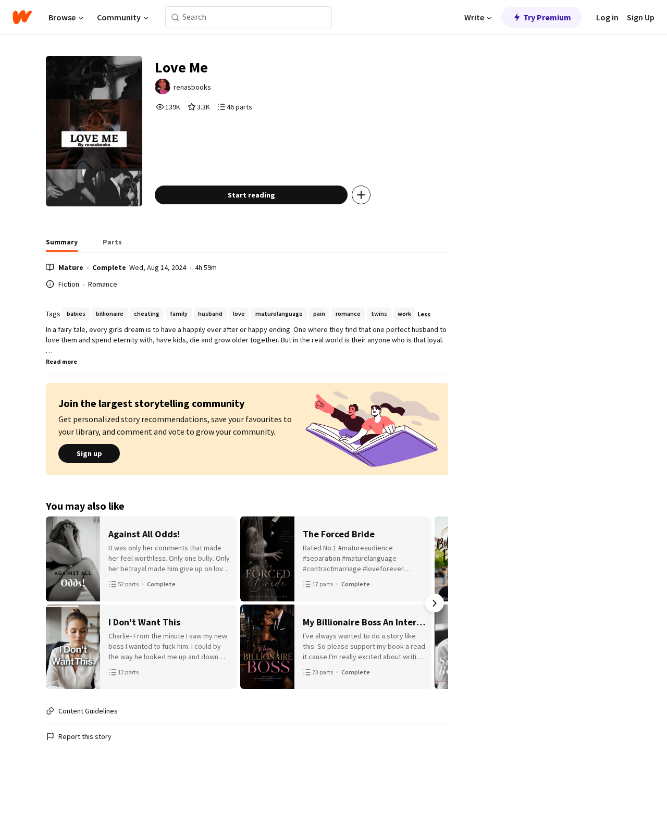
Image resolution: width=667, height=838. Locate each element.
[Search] (175, 17)
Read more (61, 361)
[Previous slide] (59, 603)
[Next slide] (434, 603)
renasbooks (192, 87)
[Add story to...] (361, 195)
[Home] (22, 17)
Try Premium (547, 17)
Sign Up (640, 17)
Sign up (89, 453)
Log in (607, 17)
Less (423, 314)
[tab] (62, 245)
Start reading (251, 195)
